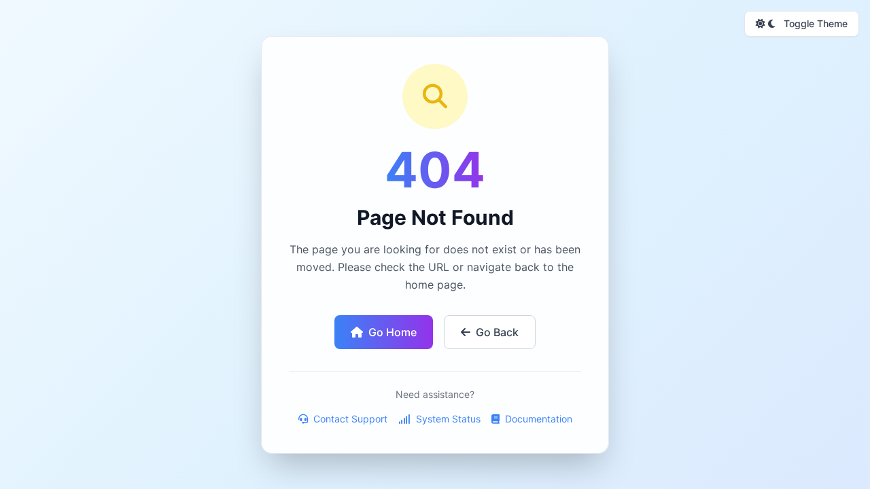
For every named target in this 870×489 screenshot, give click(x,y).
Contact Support (349, 418)
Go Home (392, 332)
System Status (447, 418)
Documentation (537, 418)
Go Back (497, 332)
